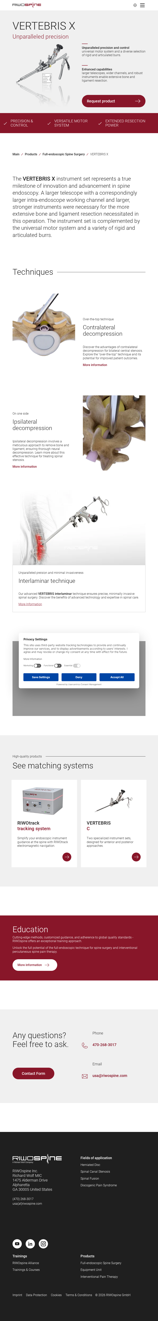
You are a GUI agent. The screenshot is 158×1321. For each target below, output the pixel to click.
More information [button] (95, 365)
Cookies (56, 1295)
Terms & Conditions (79, 1295)
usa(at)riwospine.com (27, 1203)
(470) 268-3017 (23, 1199)
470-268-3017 (104, 1045)
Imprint (17, 1295)
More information (66, 857)
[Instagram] (43, 1243)
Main (16, 154)
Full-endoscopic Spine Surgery (64, 154)
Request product (101, 101)
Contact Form (33, 1073)
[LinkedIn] (30, 1243)
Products (31, 154)
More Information (30, 604)
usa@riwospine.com (109, 1075)
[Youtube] (17, 1243)
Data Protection (36, 1295)
